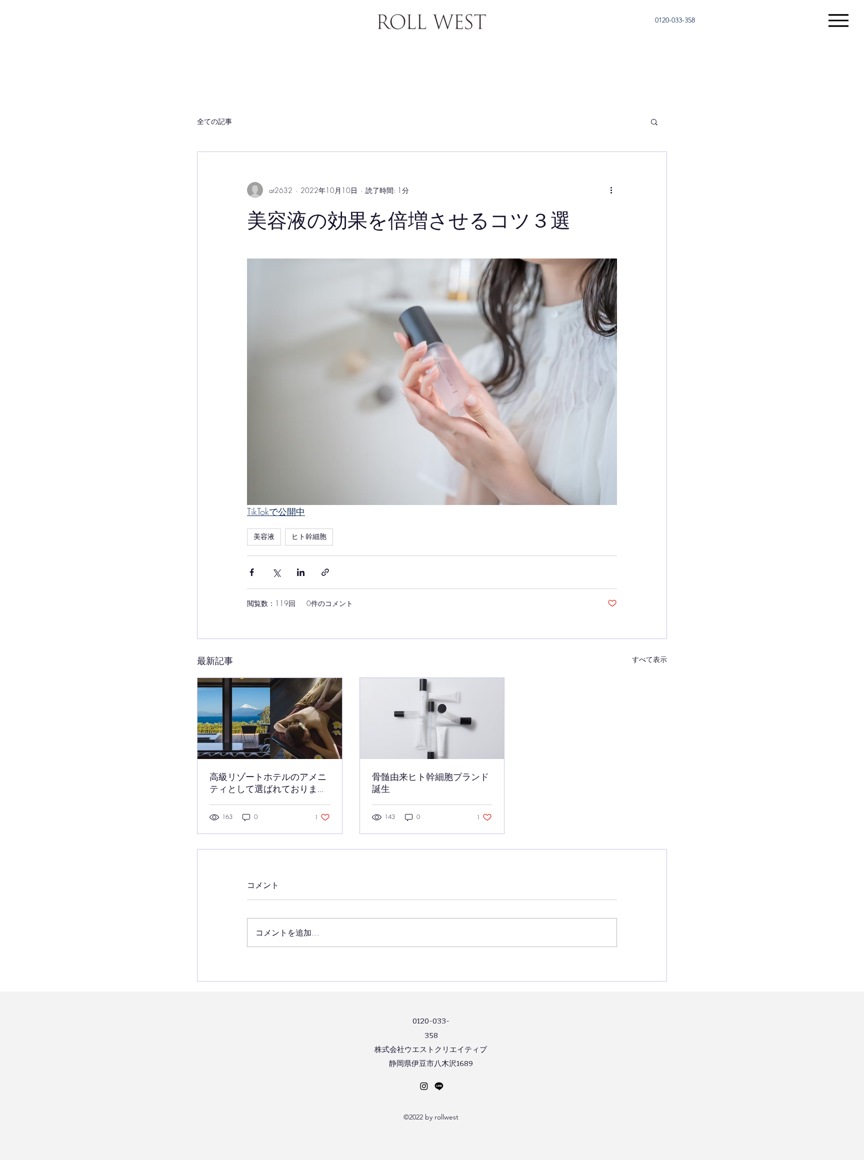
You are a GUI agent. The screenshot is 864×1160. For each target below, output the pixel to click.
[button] (654, 122)
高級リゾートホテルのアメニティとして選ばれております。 (268, 783)
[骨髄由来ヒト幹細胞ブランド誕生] (432, 718)
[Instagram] (424, 1086)
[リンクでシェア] (325, 572)
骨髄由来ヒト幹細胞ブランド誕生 (430, 783)
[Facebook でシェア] (251, 572)
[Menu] (838, 20)
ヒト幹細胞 (309, 536)
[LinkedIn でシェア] (301, 572)
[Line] (439, 1086)
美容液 (264, 536)
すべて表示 (649, 659)
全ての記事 (214, 121)
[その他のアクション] (611, 190)
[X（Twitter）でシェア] (276, 572)
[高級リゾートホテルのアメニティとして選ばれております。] (270, 718)
